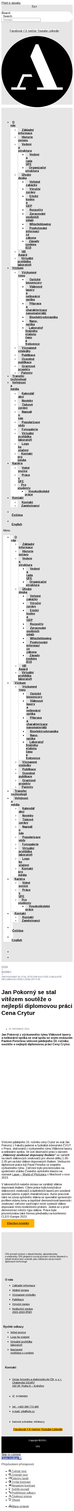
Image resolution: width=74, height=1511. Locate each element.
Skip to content (11, 1454)
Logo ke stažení (23, 447)
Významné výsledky (27, 349)
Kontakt (18, 497)
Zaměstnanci (30, 505)
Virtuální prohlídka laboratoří (25, 261)
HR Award (22, 253)
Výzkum (17, 267)
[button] (8, 530)
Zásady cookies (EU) (32, 244)
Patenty (27, 372)
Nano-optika (32, 323)
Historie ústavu (25, 139)
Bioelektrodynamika (43, 317)
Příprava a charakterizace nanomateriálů (36, 308)
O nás (12, 124)
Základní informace (26, 131)
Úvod (4, 967)
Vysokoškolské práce (37, 493)
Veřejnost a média (18, 385)
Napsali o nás (25, 415)
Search (5, 13)
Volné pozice (24, 469)
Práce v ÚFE (24, 478)
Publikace (28, 355)
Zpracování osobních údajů (35, 217)
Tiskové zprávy (25, 406)
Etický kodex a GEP (32, 201)
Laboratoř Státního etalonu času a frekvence (34, 335)
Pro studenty (24, 486)
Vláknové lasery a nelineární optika (34, 293)
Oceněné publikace (26, 360)
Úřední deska (24, 176)
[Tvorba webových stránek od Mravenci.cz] (37, 1450)
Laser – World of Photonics (29, 1174)
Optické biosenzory (34, 281)
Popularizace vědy (29, 424)
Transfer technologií (19, 792)
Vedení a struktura (25, 147)
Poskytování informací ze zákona (36, 233)
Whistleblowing (40, 224)
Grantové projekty (26, 368)
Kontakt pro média (25, 457)
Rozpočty (36, 209)
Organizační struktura (35, 169)
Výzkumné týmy (27, 274)
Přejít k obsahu (10, 2)
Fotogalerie (30, 429)
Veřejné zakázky (33, 183)
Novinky (27, 400)
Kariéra (17, 463)
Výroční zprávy (33, 190)
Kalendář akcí (26, 395)
